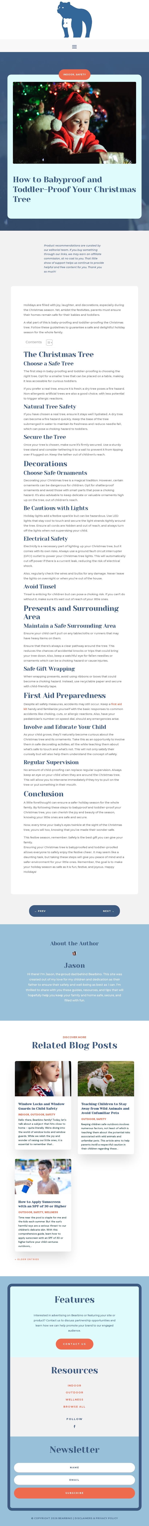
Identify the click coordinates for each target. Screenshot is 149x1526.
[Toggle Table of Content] (47, 342)
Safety (81, 74)
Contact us (74, 1344)
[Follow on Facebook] (74, 1426)
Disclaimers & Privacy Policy (96, 1518)
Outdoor (37, 1114)
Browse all (74, 1406)
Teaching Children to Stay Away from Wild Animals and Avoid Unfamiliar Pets (105, 1108)
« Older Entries (27, 1259)
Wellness (51, 1212)
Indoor (68, 74)
